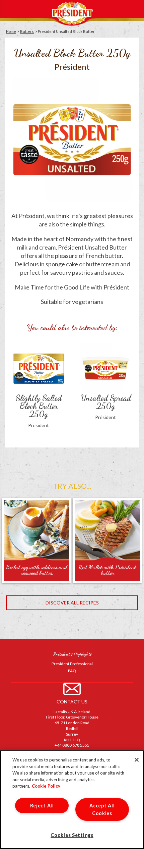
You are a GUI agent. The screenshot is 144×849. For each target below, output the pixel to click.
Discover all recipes (72, 602)
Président (72, 13)
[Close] (136, 759)
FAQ (72, 670)
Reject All (42, 805)
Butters (27, 31)
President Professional (72, 663)
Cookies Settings (72, 835)
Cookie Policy (46, 786)
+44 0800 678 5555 (72, 745)
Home (11, 31)
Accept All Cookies (102, 809)
